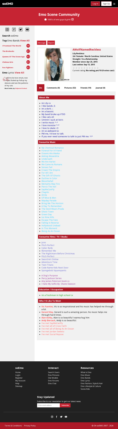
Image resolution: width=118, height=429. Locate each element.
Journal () (100, 88)
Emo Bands (85, 378)
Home (18, 372)
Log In (95, 3)
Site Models (53, 378)
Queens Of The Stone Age (13, 56)
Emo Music (85, 375)
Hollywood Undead (21, 88)
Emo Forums (53, 380)
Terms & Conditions (13, 425)
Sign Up (106, 3)
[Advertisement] (76, 33)
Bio (40, 88)
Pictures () (70, 88)
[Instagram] (72, 19)
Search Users (53, 372)
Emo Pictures (53, 375)
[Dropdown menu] (114, 4)
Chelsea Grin (7, 62)
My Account (20, 380)
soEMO (7, 4)
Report (51, 43)
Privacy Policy (30, 425)
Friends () (86, 88)
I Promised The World (11, 46)
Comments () (53, 88)
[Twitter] (20, 30)
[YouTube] (27, 30)
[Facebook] (14, 30)
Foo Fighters (7, 67)
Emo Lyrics (85, 380)
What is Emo (86, 372)
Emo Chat (52, 383)
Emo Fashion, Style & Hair (92, 383)
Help (17, 383)
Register (19, 378)
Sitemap (18, 386)
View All (25, 40)
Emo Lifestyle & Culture (91, 386)
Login (17, 375)
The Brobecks (8, 51)
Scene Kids (85, 389)
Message (41, 43)
